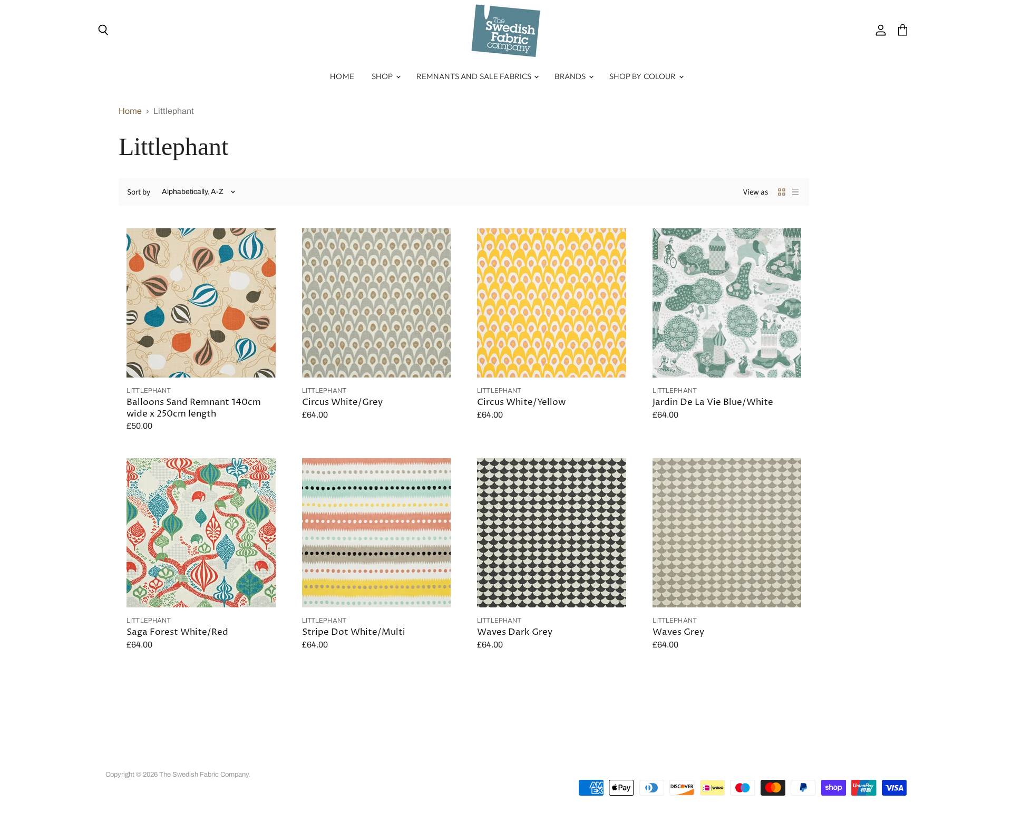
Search (116, 760)
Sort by (138, 192)
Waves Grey (678, 632)
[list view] (795, 192)
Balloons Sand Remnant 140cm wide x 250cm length (193, 408)
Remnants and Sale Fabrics (474, 76)
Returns (304, 760)
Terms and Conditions (248, 760)
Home (342, 76)
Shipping (341, 760)
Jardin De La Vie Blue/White (713, 403)
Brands (570, 76)
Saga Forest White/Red (177, 632)
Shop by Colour (643, 76)
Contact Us (383, 760)
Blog (418, 760)
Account (151, 760)
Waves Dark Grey (514, 632)
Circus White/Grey (342, 403)
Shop (383, 76)
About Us (190, 760)
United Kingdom (841, 764)
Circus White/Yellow (521, 403)
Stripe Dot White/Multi (353, 632)
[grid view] (781, 192)
